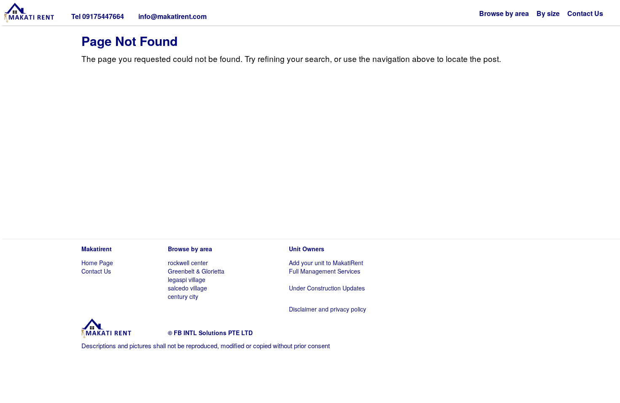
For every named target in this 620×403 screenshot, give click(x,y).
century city (183, 296)
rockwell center (188, 262)
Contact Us (585, 13)
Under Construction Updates (327, 288)
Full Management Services (324, 271)
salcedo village (187, 288)
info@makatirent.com (172, 16)
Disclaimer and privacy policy (327, 309)
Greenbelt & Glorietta (196, 271)
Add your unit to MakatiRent (326, 262)
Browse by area (504, 13)
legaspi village (186, 279)
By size (548, 13)
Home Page (97, 262)
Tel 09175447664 (97, 16)
